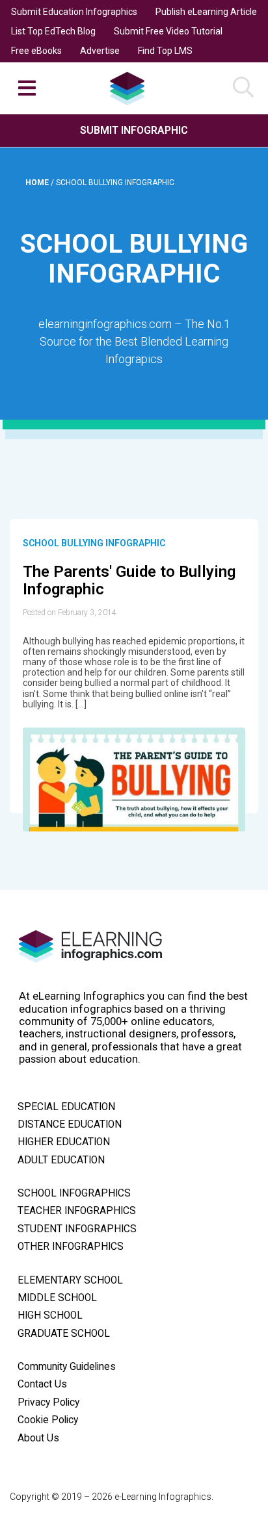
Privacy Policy (48, 1402)
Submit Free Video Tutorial (168, 31)
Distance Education (70, 1124)
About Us (38, 1438)
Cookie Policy (48, 1420)
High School (50, 1315)
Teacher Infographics (77, 1211)
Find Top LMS (165, 50)
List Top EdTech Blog (53, 31)
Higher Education (64, 1142)
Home (38, 182)
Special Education (66, 1107)
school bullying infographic (94, 543)
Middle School (57, 1298)
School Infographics (74, 1193)
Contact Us (42, 1384)
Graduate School (64, 1333)
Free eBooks (36, 50)
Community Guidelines (67, 1367)
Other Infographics (71, 1246)
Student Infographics (77, 1229)
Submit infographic (134, 130)
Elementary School (70, 1280)
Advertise (100, 50)
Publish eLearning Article (206, 11)
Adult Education (61, 1160)
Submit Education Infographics (74, 11)
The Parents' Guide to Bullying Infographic (129, 581)
